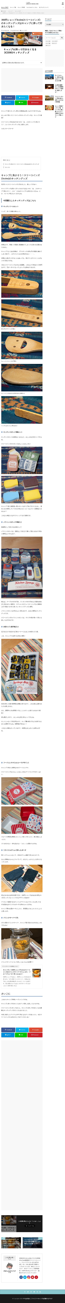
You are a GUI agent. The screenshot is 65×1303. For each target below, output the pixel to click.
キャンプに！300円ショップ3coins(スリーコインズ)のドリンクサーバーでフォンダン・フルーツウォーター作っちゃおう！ (17, 972)
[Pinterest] (34, 102)
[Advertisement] (22, 80)
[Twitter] (22, 97)
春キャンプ (48, 45)
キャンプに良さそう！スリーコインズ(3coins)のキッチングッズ (21, 164)
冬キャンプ (54, 43)
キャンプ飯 (48, 43)
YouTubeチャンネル (31, 7)
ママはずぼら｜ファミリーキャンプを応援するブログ (37, 1298)
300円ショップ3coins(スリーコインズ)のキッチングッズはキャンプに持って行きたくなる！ (24, 13)
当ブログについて (43, 7)
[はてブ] (7, 102)
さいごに (6, 167)
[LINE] (21, 102)
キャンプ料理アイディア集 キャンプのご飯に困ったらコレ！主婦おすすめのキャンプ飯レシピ (59, 111)
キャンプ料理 (21, 7)
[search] (62, 38)
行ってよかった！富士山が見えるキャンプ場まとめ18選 (59, 78)
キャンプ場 (13, 7)
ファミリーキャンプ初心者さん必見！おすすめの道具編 (59, 99)
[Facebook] (8, 97)
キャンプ (10, 11)
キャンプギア (4, 7)
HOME (4, 11)
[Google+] (35, 97)
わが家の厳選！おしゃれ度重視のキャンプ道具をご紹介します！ (59, 88)
